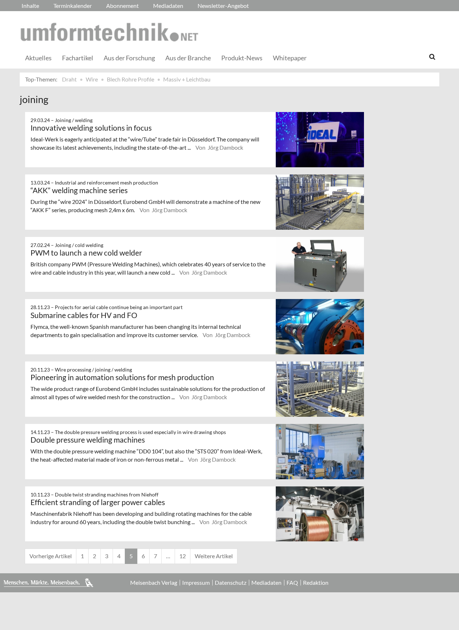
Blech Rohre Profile (130, 79)
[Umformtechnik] (109, 32)
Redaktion (315, 582)
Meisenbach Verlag (153, 582)
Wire (92, 79)
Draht (69, 79)
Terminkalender (72, 5)
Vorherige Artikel (50, 555)
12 (182, 555)
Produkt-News (241, 58)
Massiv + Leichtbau (186, 79)
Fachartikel (77, 58)
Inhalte (30, 5)
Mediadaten (168, 5)
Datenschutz (230, 582)
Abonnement (122, 5)
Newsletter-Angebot (223, 5)
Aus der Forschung (129, 58)
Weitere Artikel (214, 555)
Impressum (196, 582)
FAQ (292, 582)
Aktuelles (38, 58)
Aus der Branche (188, 58)
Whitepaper (290, 58)
